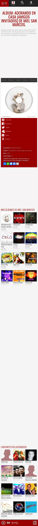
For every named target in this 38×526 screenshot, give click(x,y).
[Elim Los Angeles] (19, 471)
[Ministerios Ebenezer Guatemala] (7, 507)
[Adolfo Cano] (7, 455)
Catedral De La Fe (18, 462)
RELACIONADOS (33, 80)
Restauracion (29, 514)
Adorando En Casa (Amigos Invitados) (6, 226)
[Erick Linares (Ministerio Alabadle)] (31, 471)
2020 (8, 153)
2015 (4, 249)
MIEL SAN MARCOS (4, 80)
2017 (16, 227)
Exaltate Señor (5, 283)
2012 (16, 247)
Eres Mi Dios (28, 265)
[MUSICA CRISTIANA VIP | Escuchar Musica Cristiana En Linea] (4, 0)
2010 (28, 247)
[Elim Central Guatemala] (7, 471)
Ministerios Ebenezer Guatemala (6, 515)
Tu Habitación (29, 225)
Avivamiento (28, 245)
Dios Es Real (4, 265)
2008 (4, 267)
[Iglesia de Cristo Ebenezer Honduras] (7, 489)
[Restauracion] (31, 507)
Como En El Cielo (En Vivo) (6, 246)
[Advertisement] (19, 58)
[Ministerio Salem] (31, 489)
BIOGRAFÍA (12, 80)
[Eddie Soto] (31, 455)
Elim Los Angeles (17, 478)
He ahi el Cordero (18, 283)
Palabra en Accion (18, 514)
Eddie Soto (28, 462)
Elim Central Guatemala (4, 479)
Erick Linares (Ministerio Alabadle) (31, 479)
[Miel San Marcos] (19, 489)
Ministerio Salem (30, 496)
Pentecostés (16, 225)
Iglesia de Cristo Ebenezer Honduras (6, 497)
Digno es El (16, 265)
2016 (28, 227)
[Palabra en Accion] (19, 507)
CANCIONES (19, 80)
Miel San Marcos (16, 148)
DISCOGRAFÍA (26, 80)
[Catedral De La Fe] (19, 455)
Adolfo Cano (4, 462)
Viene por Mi (28, 283)
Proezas (15, 245)
